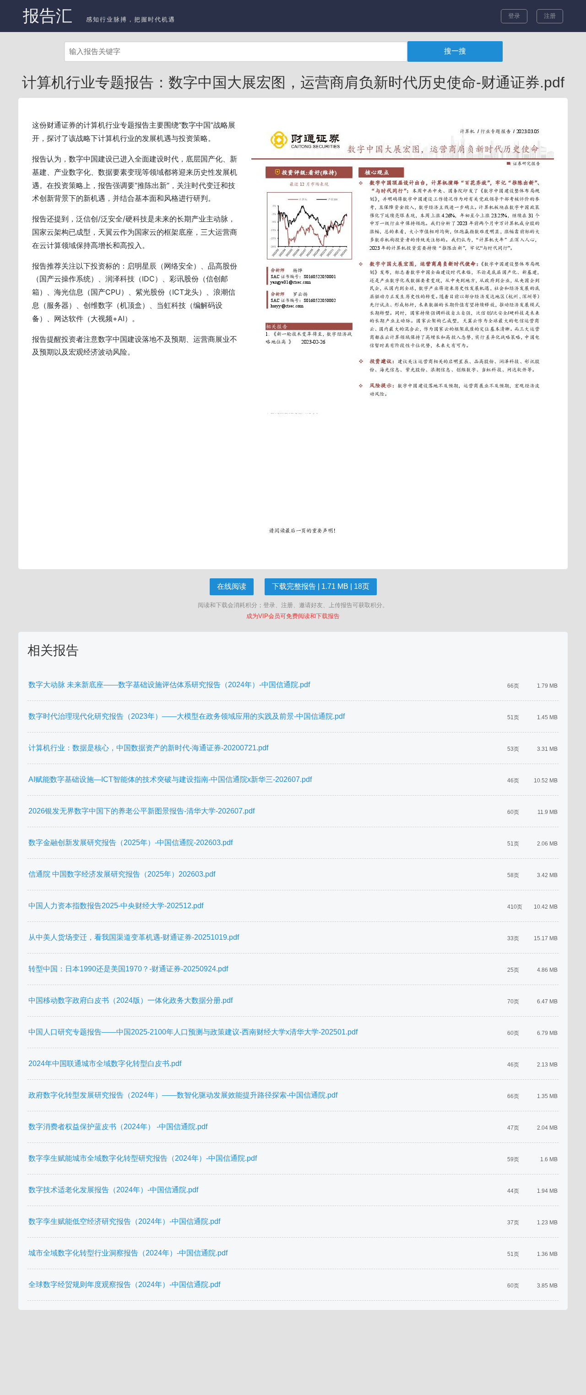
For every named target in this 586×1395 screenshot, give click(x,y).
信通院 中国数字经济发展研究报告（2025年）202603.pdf (121, 874)
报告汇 (47, 15)
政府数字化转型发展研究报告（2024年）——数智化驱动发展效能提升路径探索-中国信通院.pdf (182, 1095)
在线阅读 (231, 586)
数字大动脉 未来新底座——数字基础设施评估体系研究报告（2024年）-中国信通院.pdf (169, 685)
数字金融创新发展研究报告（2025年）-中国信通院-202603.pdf (130, 842)
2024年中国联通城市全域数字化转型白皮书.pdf (104, 1063)
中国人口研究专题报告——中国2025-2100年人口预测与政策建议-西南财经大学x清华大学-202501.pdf (193, 1032)
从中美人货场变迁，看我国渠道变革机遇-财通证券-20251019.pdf (133, 937)
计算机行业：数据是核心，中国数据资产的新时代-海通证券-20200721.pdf (148, 748)
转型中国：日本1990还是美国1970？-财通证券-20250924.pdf (128, 969)
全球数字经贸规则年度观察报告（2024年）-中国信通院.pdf (124, 1284)
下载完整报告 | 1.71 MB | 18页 (320, 586)
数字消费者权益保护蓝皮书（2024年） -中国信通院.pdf (117, 1127)
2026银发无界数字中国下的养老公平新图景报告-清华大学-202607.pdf (141, 811)
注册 (550, 15)
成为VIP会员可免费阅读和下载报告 (293, 616)
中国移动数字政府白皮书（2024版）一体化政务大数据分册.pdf (130, 1000)
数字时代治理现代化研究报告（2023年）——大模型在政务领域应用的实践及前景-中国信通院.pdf (186, 716)
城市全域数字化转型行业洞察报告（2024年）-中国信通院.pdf (128, 1253)
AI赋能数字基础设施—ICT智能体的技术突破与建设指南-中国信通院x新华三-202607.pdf (170, 779)
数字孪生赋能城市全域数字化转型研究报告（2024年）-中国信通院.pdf (142, 1158)
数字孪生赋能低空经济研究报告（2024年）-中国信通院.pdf (124, 1221)
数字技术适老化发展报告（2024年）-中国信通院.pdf (113, 1190)
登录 (514, 15)
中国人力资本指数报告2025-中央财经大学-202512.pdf (115, 906)
